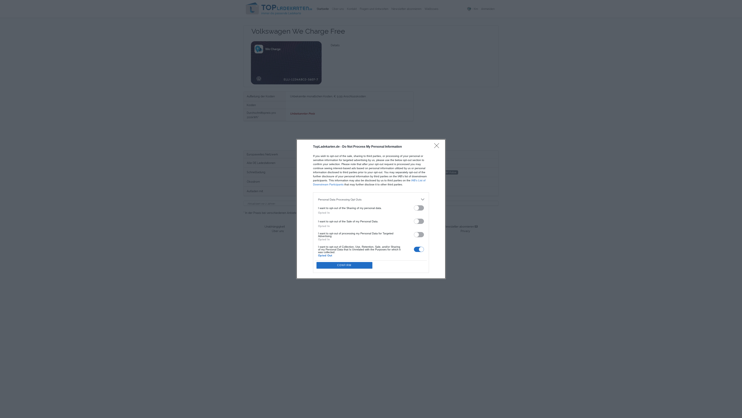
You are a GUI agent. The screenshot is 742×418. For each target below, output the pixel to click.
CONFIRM (344, 265)
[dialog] (371, 209)
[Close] (438, 147)
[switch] (419, 208)
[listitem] (371, 199)
